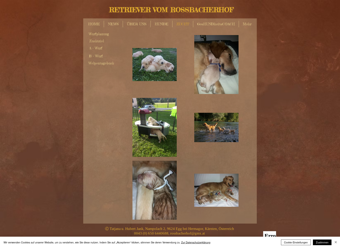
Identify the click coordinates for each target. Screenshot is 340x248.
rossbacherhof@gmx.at (187, 233)
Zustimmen (322, 242)
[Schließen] (336, 242)
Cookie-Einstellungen (296, 242)
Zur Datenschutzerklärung (195, 242)
